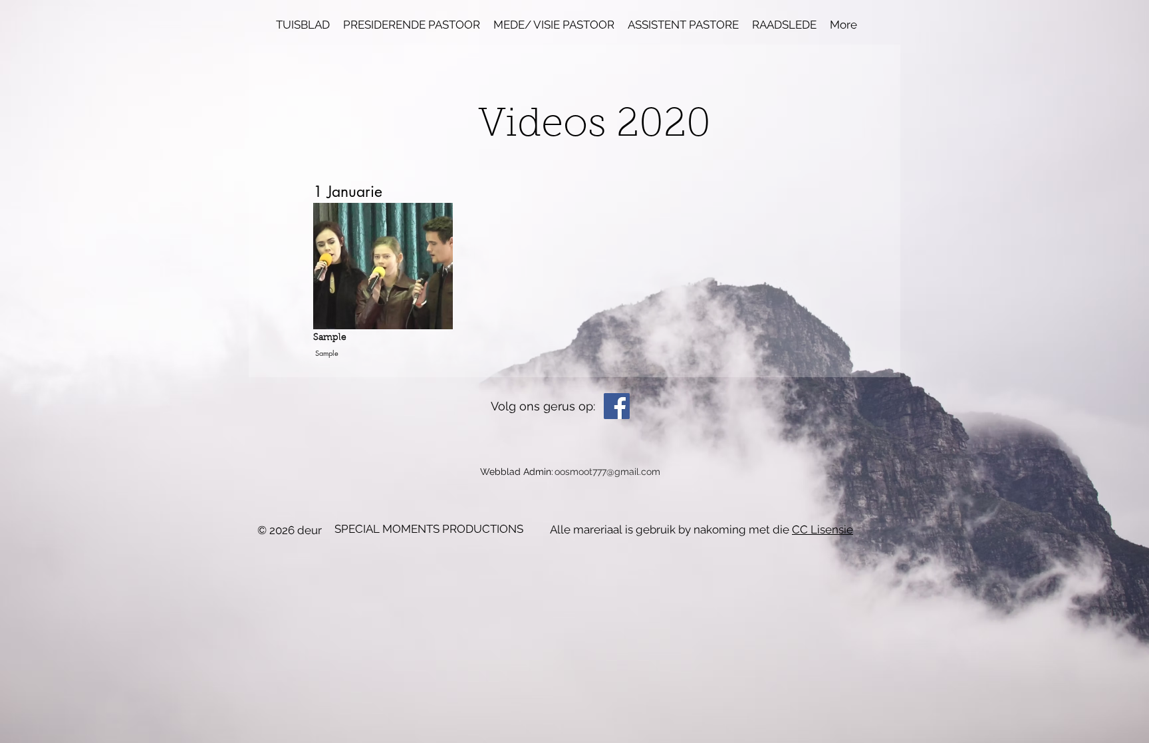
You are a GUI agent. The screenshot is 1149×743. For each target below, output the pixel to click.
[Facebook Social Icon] (617, 406)
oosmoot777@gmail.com (607, 471)
